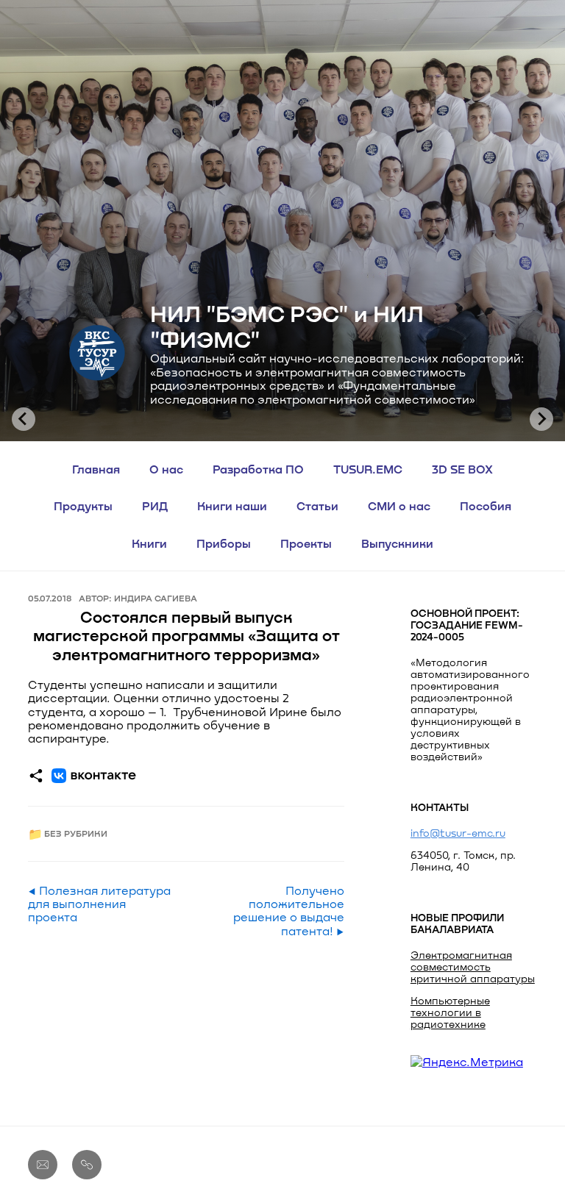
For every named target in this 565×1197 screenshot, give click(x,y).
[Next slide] (541, 419)
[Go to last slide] (23, 419)
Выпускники (397, 543)
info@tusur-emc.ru (458, 832)
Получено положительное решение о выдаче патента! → (288, 910)
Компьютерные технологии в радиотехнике (450, 1012)
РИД (155, 505)
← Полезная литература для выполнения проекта (99, 904)
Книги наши (232, 505)
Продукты (83, 505)
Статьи (317, 505)
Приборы (223, 543)
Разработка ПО (258, 469)
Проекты (306, 543)
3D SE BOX (462, 469)
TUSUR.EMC (367, 469)
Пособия (485, 505)
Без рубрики (75, 833)
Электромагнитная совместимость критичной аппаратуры (473, 966)
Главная (96, 469)
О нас (166, 469)
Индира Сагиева (155, 598)
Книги (149, 543)
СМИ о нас (399, 505)
